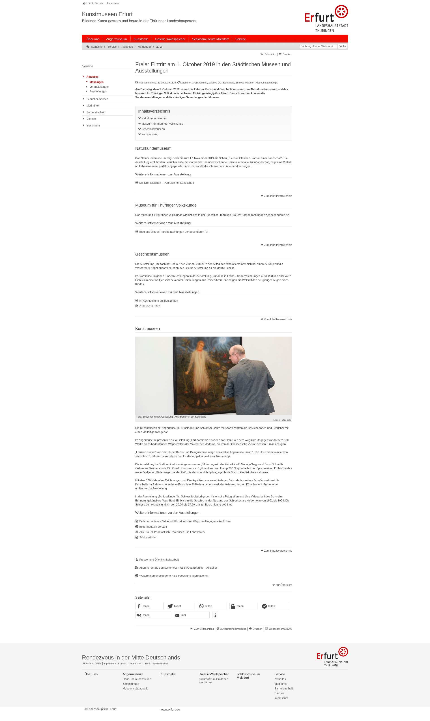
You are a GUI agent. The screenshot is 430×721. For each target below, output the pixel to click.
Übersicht (88, 663)
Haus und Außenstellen (137, 679)
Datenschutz (136, 663)
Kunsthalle (141, 39)
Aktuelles (280, 679)
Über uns (92, 39)
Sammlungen (131, 683)
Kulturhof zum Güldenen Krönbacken (213, 681)
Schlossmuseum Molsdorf (210, 39)
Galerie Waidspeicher (170, 39)
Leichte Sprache (95, 3)
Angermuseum (116, 39)
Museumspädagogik (135, 688)
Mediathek (281, 683)
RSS (147, 663)
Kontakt (122, 663)
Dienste (279, 693)
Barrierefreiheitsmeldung (233, 628)
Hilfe (98, 663)
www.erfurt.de (170, 709)
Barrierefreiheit (160, 663)
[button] (149, 606)
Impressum (113, 3)
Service (240, 39)
